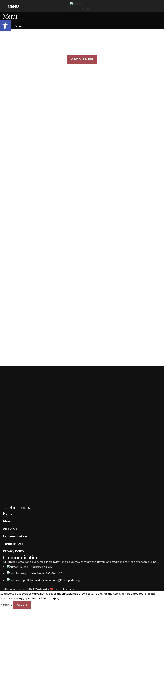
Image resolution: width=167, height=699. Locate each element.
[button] (5, 25)
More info (6, 604)
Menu (7, 521)
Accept (22, 604)
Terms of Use (13, 543)
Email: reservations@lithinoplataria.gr (57, 580)
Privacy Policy (13, 551)
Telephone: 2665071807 (46, 573)
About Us (10, 528)
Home (7, 513)
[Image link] (81, 435)
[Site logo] (82, 6)
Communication (15, 536)
